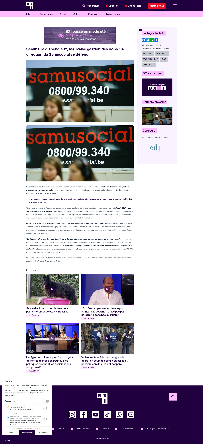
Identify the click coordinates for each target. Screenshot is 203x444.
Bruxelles (147, 53)
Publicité (62, 428)
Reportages (46, 14)
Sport (63, 14)
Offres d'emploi (83, 428)
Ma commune (113, 14)
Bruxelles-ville (150, 59)
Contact (105, 428)
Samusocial (162, 53)
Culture (77, 14)
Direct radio (134, 6)
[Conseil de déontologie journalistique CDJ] (157, 147)
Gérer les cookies (101, 438)
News (163, 59)
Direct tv (113, 6)
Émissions (93, 14)
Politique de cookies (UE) (158, 428)
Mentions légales (128, 428)
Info (28, 14)
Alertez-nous (157, 6)
